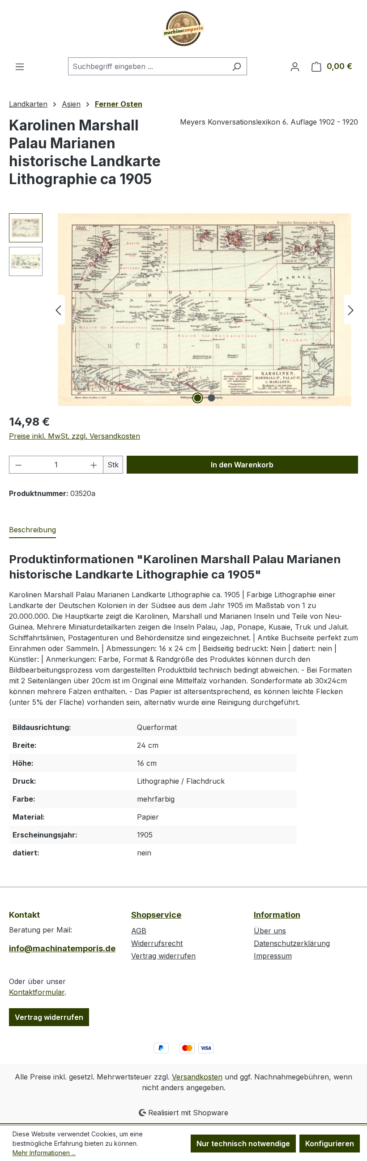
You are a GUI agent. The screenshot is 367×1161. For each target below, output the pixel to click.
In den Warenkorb (242, 464)
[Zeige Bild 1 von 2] (197, 397)
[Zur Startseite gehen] (183, 29)
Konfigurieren (329, 1143)
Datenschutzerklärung (292, 943)
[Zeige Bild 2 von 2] (211, 397)
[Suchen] (236, 66)
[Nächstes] (351, 309)
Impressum (273, 955)
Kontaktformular (36, 992)
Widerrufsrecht (157, 943)
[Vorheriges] (58, 309)
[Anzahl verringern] (18, 465)
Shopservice (156, 914)
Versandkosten (197, 1076)
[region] (183, 309)
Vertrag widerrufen (49, 1017)
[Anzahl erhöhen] (94, 465)
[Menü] (19, 66)
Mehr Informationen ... (44, 1153)
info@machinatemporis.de (61, 948)
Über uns (270, 930)
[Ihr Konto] (295, 66)
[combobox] (147, 66)
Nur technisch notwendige (243, 1143)
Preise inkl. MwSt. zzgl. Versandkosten (74, 436)
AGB (138, 930)
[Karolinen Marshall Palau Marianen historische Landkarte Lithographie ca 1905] (204, 309)
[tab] (32, 530)
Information (277, 914)
